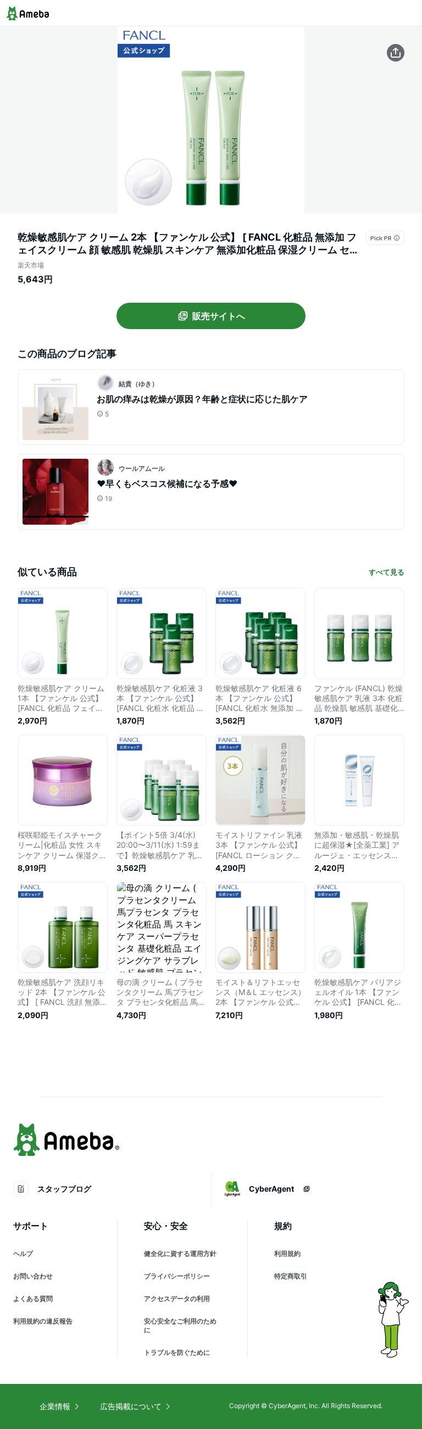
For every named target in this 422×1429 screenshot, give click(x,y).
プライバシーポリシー (177, 1276)
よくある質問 (33, 1298)
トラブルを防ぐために (177, 1352)
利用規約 (287, 1253)
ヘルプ (23, 1253)
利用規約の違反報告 (43, 1321)
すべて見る (386, 572)
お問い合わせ (33, 1276)
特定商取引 (290, 1276)
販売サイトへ (218, 315)
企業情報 (55, 1406)
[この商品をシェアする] (395, 53)
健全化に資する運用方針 (180, 1253)
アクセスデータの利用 (177, 1298)
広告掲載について (131, 1406)
